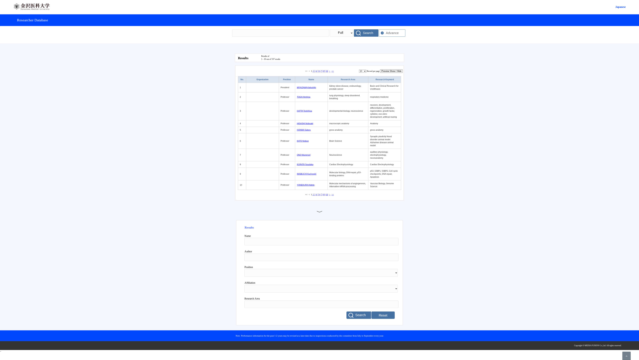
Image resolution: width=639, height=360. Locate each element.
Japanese (620, 7)
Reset (383, 315)
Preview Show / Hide (391, 71)
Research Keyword (385, 79)
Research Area (348, 79)
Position (287, 79)
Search (368, 33)
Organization (262, 79)
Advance (392, 33)
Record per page (373, 71)
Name (311, 79)
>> (332, 71)
